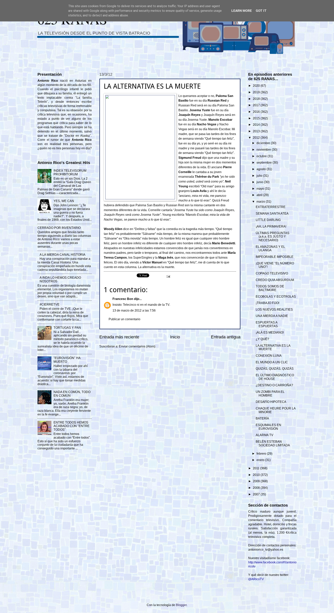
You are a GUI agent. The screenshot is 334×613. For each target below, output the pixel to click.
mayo (260, 188)
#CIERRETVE (50, 304)
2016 (257, 111)
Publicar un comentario (124, 319)
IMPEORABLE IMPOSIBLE (274, 256)
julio (259, 175)
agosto (261, 169)
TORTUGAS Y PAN (67, 327)
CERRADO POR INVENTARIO (59, 227)
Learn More (241, 11)
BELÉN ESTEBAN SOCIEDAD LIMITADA (273, 443)
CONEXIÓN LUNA (269, 355)
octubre (262, 156)
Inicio (175, 337)
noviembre (264, 149)
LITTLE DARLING (268, 220)
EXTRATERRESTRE (270, 207)
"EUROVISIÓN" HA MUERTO (67, 359)
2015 (257, 118)
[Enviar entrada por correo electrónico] (168, 276)
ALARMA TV (264, 435)
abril (259, 195)
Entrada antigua (225, 337)
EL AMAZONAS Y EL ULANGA (270, 248)
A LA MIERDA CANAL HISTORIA (62, 254)
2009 (257, 481)
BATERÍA (262, 418)
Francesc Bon (122, 299)
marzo (261, 201)
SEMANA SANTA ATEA (272, 213)
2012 (257, 137)
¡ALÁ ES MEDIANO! (270, 332)
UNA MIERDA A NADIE (272, 316)
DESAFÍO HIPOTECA (271, 401)
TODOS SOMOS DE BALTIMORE (270, 288)
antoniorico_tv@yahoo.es (265, 549)
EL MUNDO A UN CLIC (272, 362)
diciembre (263, 143)
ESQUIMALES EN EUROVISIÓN (268, 426)
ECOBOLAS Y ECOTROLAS (276, 296)
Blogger (181, 605)
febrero (261, 453)
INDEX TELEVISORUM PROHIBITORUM (70, 172)
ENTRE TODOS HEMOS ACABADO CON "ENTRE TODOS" (71, 426)
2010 (257, 474)
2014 (257, 124)
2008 (257, 487)
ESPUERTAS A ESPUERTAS (267, 324)
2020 (257, 85)
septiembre (264, 162)
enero (260, 460)
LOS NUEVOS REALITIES (274, 309)
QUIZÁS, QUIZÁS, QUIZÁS (275, 368)
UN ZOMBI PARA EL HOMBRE (270, 393)
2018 (257, 98)
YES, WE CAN (64, 201)
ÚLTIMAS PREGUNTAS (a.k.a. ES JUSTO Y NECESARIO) (272, 236)
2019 (257, 92)
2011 (256, 468)
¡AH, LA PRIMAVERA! (271, 226)
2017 (257, 105)
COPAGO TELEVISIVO (272, 273)
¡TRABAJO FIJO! (267, 303)
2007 (257, 494)
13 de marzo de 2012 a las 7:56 (134, 310)
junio (260, 182)
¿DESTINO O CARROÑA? (274, 385)
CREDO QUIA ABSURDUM (275, 280)
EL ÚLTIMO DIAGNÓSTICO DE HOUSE (275, 377)
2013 (257, 131)
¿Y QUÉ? (262, 339)
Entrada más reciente (119, 337)
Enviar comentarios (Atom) (137, 346)
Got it (261, 11)
